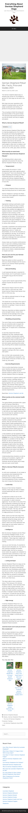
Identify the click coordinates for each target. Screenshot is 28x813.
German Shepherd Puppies (10, 801)
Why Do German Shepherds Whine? (12, 766)
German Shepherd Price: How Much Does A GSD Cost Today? (18, 674)
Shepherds (6, 803)
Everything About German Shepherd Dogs (14, 6)
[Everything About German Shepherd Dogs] (14, 19)
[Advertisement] (14, 45)
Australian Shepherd (8, 791)
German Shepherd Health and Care (12, 799)
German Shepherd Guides (10, 797)
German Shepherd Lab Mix (16, 393)
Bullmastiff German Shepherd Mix (12, 764)
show (9, 127)
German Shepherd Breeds (11, 715)
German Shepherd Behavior (10, 793)
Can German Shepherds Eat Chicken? (13, 762)
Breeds (5, 717)
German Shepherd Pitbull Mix (16, 717)
